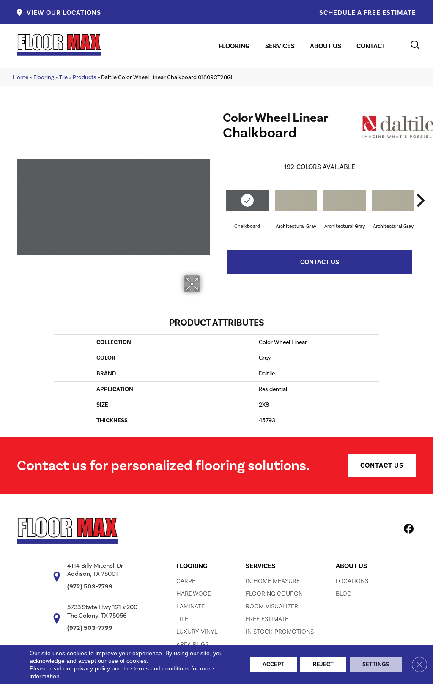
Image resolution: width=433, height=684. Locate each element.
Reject (323, 664)
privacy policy (92, 668)
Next (420, 187)
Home (20, 77)
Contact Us (319, 262)
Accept (273, 664)
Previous (218, 187)
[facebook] (407, 530)
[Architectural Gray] (296, 200)
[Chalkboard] (247, 200)
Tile (63, 77)
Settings (375, 664)
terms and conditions (161, 668)
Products (84, 77)
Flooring (43, 77)
